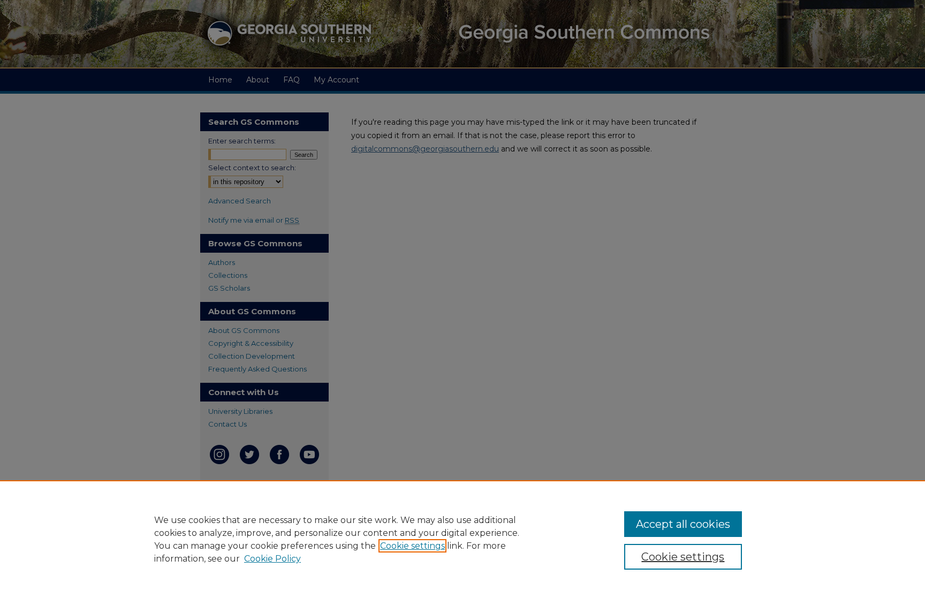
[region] (462, 539)
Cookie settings (412, 546)
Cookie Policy (272, 559)
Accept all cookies (683, 524)
